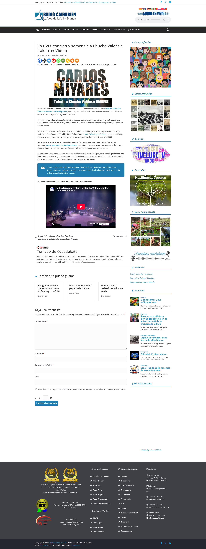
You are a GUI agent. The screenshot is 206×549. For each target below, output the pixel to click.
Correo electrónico (44, 365)
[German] (150, 9)
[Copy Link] (68, 60)
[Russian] (159, 9)
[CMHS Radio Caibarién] (38, 30)
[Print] (72, 60)
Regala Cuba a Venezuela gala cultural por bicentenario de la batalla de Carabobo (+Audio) (58, 237)
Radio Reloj (97, 485)
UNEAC (123, 517)
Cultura (75, 30)
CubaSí (123, 508)
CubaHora (125, 522)
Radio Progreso (98, 494)
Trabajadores (126, 490)
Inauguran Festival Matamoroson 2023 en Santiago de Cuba (48, 288)
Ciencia (95, 30)
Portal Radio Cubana (101, 476)
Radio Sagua (97, 523)
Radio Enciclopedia (100, 499)
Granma (124, 476)
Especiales (118, 30)
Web (37, 376)
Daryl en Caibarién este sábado (142, 282)
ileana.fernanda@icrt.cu (157, 480)
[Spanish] (140, 9)
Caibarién (46, 30)
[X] (44, 60)
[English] (143, 9)
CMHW (95, 518)
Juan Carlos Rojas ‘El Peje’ (95, 134)
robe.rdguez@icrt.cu (156, 518)
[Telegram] (49, 60)
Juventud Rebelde (127, 485)
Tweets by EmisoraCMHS (150, 450)
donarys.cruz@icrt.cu (156, 499)
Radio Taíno (97, 490)
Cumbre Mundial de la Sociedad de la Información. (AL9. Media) (61, 487)
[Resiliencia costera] (150, 176)
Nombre (39, 353)
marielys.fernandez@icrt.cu (158, 507)
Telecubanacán (126, 531)
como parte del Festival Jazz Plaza (61, 145)
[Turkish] (162, 9)
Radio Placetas (98, 532)
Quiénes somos (134, 30)
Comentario (41, 321)
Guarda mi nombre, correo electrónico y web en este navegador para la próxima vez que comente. (82, 389)
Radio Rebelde (98, 481)
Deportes (85, 30)
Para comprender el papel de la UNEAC (80, 287)
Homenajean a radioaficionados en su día (112, 288)
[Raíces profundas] (150, 99)
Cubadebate (125, 481)
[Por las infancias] (150, 48)
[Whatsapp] (58, 60)
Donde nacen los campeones (141, 274)
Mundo (66, 30)
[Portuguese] (156, 9)
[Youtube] (54, 60)
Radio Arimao (98, 527)
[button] (58, 30)
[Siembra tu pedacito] (150, 218)
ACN (122, 504)
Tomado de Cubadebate (58, 56)
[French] (146, 9)
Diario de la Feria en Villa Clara (142, 278)
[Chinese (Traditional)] (165, 9)
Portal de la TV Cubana (129, 526)
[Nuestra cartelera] (150, 252)
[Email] (63, 60)
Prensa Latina (126, 499)
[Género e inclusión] (150, 145)
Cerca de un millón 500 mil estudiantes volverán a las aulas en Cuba (90, 2)
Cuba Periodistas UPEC (129, 513)
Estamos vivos (118, 236)
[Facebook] (40, 60)
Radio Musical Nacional (102, 504)
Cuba (55, 30)
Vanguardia (125, 494)
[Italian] (153, 9)
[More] (77, 60)
